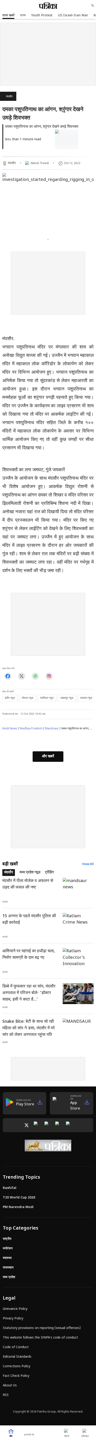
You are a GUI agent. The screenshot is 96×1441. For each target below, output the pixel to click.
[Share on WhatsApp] (35, 676)
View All (88, 864)
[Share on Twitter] (21, 676)
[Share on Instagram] (49, 676)
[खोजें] (92, 5)
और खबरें (48, 756)
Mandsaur (52, 729)
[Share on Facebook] (7, 676)
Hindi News (9, 729)
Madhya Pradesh (31, 729)
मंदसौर (9, 96)
